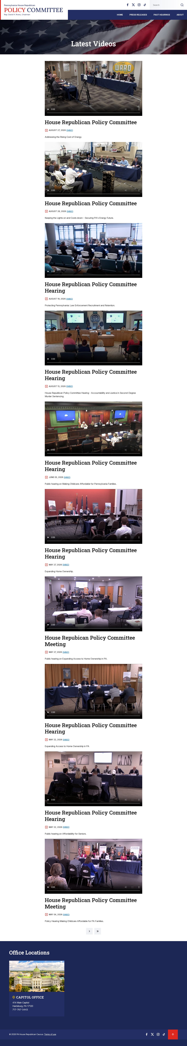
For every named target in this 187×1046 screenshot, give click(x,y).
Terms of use (50, 1034)
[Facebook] (127, 5)
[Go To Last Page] (97, 931)
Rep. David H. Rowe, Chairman (33, 9)
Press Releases (138, 15)
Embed (70, 130)
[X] (133, 5)
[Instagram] (139, 5)
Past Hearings (162, 15)
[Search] (182, 5)
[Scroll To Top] (173, 1034)
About (180, 15)
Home (120, 15)
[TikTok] (144, 5)
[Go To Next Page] (89, 931)
